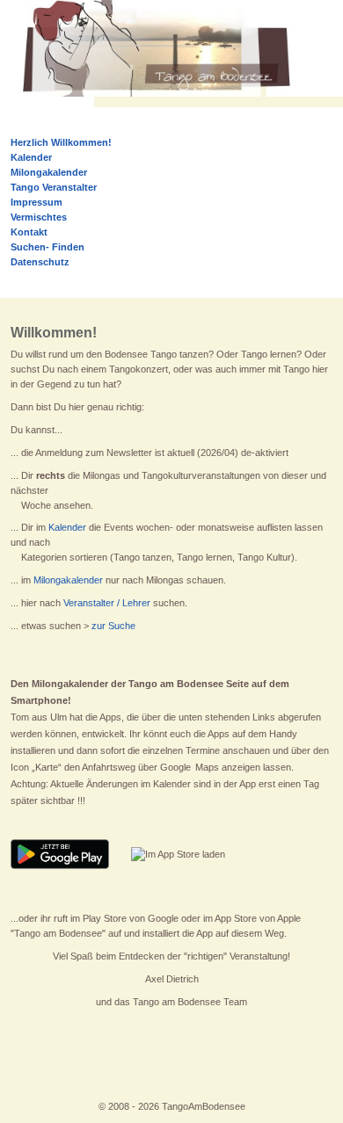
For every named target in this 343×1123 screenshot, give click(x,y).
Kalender (67, 527)
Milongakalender (68, 580)
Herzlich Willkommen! (61, 142)
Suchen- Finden (47, 247)
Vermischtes (39, 217)
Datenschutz (40, 262)
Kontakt (29, 232)
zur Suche (113, 625)
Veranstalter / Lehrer (106, 603)
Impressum (36, 202)
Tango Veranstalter (54, 187)
